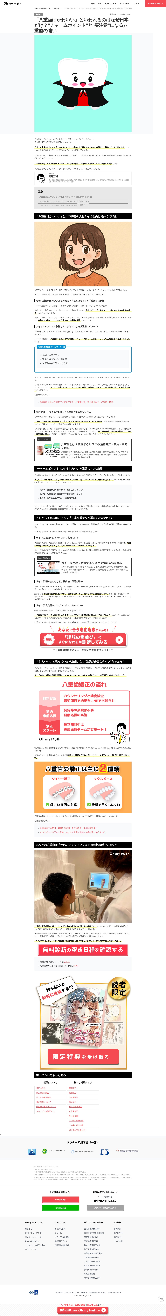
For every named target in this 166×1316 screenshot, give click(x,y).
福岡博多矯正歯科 (91, 1269)
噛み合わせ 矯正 (75, 1107)
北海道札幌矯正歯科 (92, 1278)
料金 (93, 3)
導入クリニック (110, 3)
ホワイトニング (31, 1249)
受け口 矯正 (73, 1116)
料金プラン (29, 1229)
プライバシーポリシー (71, 1292)
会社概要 (59, 1292)
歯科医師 (117, 1229)
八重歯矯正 (73, 1111)
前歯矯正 (72, 1102)
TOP (36, 8)
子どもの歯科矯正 (43, 1097)
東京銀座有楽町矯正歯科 (94, 1233)
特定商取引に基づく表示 (97, 1292)
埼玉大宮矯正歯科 (91, 1249)
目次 (161, 1299)
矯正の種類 (40, 1088)
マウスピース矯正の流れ (35, 1245)
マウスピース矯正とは (45, 1111)
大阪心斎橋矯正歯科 (92, 1261)
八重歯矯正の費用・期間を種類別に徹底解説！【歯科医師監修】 (68, 828)
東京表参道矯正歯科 (92, 1229)
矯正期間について (43, 1102)
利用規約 (84, 1292)
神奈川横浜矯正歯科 (92, 1245)
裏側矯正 (72, 1088)
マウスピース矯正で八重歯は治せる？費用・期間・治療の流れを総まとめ (72, 832)
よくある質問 (124, 3)
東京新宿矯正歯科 (91, 1237)
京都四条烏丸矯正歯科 (93, 1253)
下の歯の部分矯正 (76, 1121)
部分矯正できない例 (77, 1130)
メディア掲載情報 (62, 1237)
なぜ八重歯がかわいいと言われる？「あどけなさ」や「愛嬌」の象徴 (64, 201)
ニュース (136, 3)
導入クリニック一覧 (33, 1237)
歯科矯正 (57, 8)
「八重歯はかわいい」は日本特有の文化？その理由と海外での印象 (65, 197)
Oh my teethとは (32, 1241)
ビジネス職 (118, 1241)
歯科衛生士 (118, 1233)
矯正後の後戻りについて (46, 1107)
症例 (99, 3)
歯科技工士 (118, 1237)
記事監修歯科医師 (62, 1245)
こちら (67, 962)
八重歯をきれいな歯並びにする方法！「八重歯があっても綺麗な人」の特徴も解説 (76, 402)
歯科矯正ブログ (45, 8)
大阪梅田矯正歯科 (91, 1257)
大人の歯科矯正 (42, 1093)
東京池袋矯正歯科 (91, 1241)
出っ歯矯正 (73, 1097)
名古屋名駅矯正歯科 (92, 1265)
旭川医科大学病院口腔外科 (108, 180)
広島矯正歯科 (89, 1273)
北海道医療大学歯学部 (72, 180)
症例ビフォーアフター (34, 1233)
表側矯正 (72, 1093)
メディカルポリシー (114, 1292)
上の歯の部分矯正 (76, 1125)
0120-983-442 (105, 1201)
